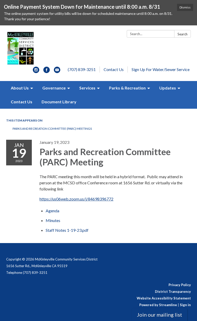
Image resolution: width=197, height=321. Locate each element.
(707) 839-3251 (82, 69)
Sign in (185, 305)
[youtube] (57, 71)
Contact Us (114, 69)
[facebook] (46, 71)
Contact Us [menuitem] (21, 101)
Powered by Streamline (158, 305)
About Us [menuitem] (20, 87)
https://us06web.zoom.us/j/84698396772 (76, 198)
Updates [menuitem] (167, 87)
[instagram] (36, 71)
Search (183, 34)
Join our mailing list (159, 315)
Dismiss (185, 7)
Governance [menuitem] (54, 87)
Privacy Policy (180, 285)
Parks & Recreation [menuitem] (127, 87)
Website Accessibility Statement (164, 298)
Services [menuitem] (87, 87)
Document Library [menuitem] (59, 101)
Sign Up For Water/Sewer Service (161, 69)
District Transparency (173, 291)
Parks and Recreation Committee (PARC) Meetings (52, 129)
